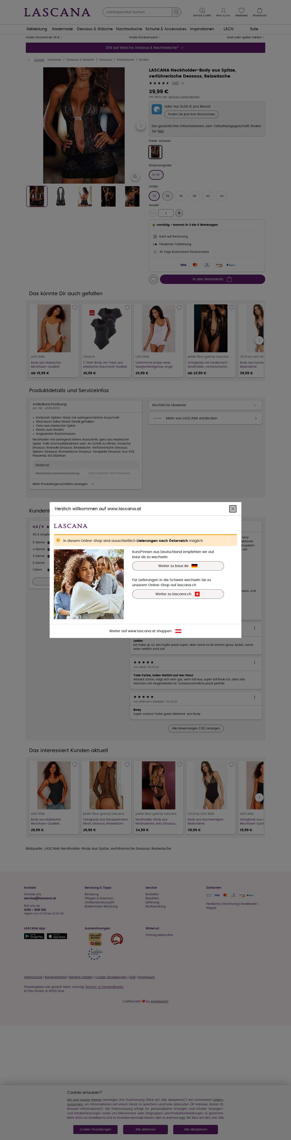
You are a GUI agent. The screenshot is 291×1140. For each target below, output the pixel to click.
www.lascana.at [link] (142, 631)
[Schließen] (232, 508)
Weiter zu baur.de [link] (173, 566)
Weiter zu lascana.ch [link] (173, 594)
